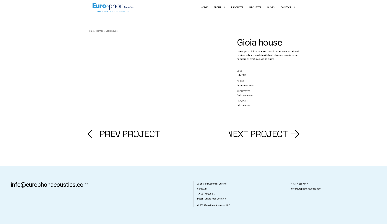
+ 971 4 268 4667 (299, 183)
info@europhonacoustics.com (49, 184)
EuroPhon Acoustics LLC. (218, 205)
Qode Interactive (245, 95)
